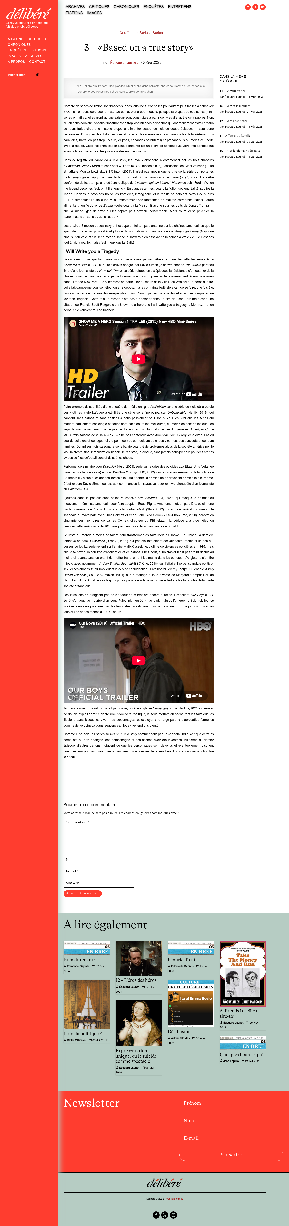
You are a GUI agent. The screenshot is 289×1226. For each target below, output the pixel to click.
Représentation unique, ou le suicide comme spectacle (136, 1056)
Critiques (37, 39)
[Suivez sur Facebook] (248, 7)
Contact (37, 62)
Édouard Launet (124, 62)
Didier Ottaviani (76, 1040)
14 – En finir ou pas (233, 91)
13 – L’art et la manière (235, 106)
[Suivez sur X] (255, 7)
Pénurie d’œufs (183, 960)
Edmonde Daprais (78, 966)
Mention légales (174, 1199)
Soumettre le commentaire (82, 893)
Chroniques (19, 45)
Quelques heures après (242, 1054)
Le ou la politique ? (83, 1034)
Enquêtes (17, 51)
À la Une (15, 39)
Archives (33, 56)
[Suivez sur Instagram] (263, 7)
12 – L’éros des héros (234, 121)
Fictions (38, 51)
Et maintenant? (80, 960)
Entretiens (179, 7)
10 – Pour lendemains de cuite (240, 150)
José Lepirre (231, 1061)
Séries (158, 33)
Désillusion (179, 1031)
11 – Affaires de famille (235, 135)
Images (14, 56)
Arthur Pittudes (180, 1038)
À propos (16, 62)
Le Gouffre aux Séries (132, 33)
